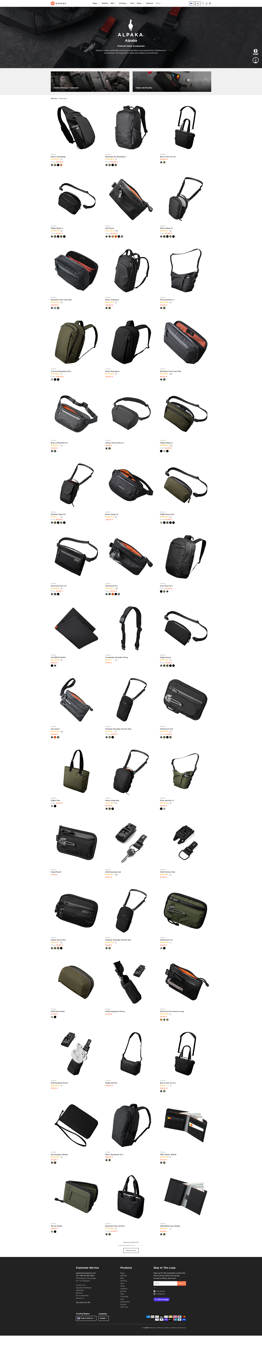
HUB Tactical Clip (167, 872)
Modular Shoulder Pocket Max (118, 940)
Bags (95, 3)
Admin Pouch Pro (58, 940)
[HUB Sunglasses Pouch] (131, 982)
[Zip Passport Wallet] (76, 1125)
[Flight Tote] (76, 771)
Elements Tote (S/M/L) (115, 1226)
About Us (80, 1298)
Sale (122, 1299)
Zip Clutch (55, 729)
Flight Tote (55, 800)
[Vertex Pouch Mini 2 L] (131, 413)
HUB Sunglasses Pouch (115, 1011)
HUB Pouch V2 (166, 940)
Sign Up (181, 1283)
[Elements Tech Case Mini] (185, 342)
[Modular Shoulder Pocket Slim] (131, 699)
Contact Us (80, 1285)
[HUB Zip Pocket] (76, 982)
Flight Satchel (111, 1083)
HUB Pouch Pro (166, 729)
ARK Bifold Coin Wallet (170, 1226)
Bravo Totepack (112, 300)
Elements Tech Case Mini (170, 371)
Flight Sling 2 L (166, 443)
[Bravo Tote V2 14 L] (185, 127)
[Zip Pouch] (131, 199)
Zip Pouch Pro (111, 586)
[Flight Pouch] (185, 628)
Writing (122, 3)
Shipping (80, 1290)
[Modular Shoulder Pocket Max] (131, 910)
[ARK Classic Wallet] (185, 1125)
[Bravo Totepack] (131, 270)
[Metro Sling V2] (185, 199)
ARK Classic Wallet (168, 1155)
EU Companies (82, 1295)
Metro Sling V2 (166, 228)
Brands (123, 1291)
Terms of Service (179, 1328)
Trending (124, 1297)
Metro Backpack (112, 371)
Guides (123, 1304)
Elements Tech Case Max (61, 300)
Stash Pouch (56, 872)
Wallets (105, 3)
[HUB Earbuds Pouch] (76, 1053)
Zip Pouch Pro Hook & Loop (172, 1011)
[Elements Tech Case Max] (76, 270)
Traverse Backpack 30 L (61, 371)
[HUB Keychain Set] (131, 842)
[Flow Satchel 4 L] (185, 270)
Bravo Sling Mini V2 (59, 443)
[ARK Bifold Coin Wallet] (185, 1196)
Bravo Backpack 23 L (114, 1155)
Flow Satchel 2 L (167, 800)
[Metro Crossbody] (76, 127)
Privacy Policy (164, 1328)
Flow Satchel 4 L (167, 300)
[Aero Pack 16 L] (185, 556)
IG (77, 1281)
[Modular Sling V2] (76, 485)
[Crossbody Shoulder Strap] (131, 628)
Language (102, 1314)
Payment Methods (83, 1288)
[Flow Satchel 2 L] (185, 771)
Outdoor (149, 3)
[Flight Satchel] (131, 1053)
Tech (132, 3)
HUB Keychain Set (113, 872)
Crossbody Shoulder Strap (116, 657)
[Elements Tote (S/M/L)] (131, 1196)
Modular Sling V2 (58, 514)
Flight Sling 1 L (57, 228)
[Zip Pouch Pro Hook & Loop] (185, 982)
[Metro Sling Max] (131, 771)
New (122, 1294)
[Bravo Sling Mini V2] (76, 413)
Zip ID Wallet (56, 1226)
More (158, 3)
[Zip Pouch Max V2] (76, 556)
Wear (139, 3)
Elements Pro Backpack (115, 157)
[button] (210, 3)
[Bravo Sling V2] (131, 485)
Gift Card (124, 1307)
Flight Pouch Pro (167, 514)
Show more (131, 1250)
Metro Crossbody (58, 157)
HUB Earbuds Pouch (59, 1083)
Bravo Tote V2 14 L (168, 157)
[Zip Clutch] (76, 699)
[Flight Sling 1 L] (76, 199)
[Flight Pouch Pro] (185, 485)
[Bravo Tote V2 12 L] (185, 1053)
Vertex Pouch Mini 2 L (114, 443)
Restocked (124, 1302)
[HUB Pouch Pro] (185, 699)
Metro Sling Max (112, 800)
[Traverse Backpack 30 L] (76, 342)
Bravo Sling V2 (111, 514)
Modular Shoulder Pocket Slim (118, 729)
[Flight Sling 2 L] (185, 413)
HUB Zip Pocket (58, 1011)
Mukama (152, 1328)
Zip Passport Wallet (59, 1155)
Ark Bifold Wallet (58, 657)
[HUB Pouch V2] (185, 910)
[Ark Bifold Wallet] (76, 628)
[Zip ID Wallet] (76, 1196)
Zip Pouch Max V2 (58, 586)
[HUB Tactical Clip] (185, 842)
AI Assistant (85, 1281)
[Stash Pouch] (76, 842)
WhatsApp (80, 1278)
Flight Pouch (165, 657)
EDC (112, 3)
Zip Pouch (109, 228)
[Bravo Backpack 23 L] (131, 1125)
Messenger (91, 1278)
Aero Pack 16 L (166, 586)
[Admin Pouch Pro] (76, 910)
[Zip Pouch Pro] (131, 556)
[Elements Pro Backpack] (131, 127)
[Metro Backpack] (131, 342)
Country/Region (83, 1314)
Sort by (54, 98)
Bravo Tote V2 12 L (168, 1083)
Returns (79, 1293)
